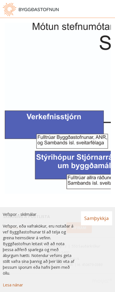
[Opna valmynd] (109, 9)
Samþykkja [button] (96, 218)
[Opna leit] (98, 9)
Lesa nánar (13, 285)
